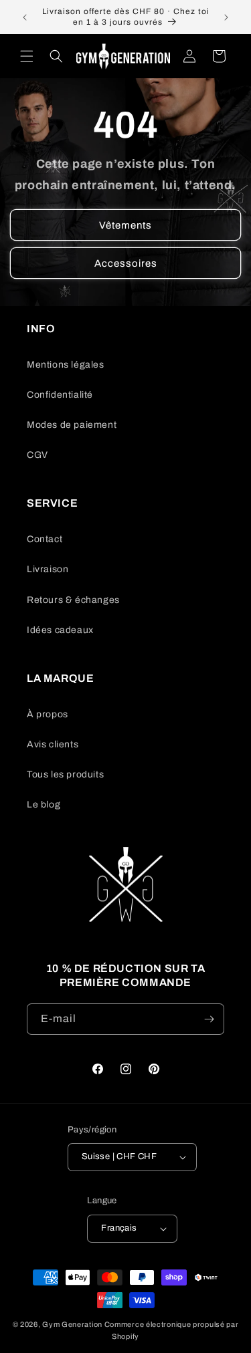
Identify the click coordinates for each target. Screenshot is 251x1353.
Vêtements (125, 225)
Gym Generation (72, 1324)
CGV (37, 455)
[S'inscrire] (209, 1019)
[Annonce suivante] (226, 17)
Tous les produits (65, 774)
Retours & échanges (73, 600)
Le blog (43, 805)
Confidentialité (60, 395)
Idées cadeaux (60, 630)
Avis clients (52, 744)
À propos (47, 714)
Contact (44, 539)
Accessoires (125, 263)
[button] (26, 56)
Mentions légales (65, 365)
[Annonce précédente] (24, 17)
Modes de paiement (71, 425)
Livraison (47, 569)
